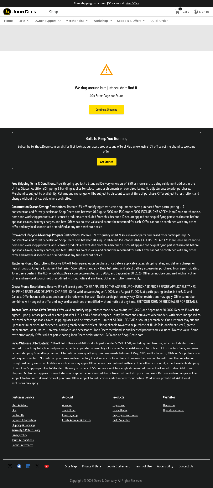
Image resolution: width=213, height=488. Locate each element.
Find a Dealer (120, 410)
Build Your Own (121, 420)
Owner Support (46, 21)
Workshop (100, 21)
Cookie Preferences (22, 445)
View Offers (132, 3)
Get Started (106, 161)
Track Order (69, 410)
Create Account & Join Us (76, 420)
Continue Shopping (106, 109)
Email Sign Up (70, 415)
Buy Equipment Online (125, 415)
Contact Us (18, 415)
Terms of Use (143, 466)
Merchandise (75, 21)
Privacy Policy (19, 435)
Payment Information (24, 420)
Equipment (119, 405)
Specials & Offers (129, 21)
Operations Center (173, 410)
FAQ (14, 410)
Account (67, 405)
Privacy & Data (91, 466)
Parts (21, 21)
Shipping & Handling (23, 425)
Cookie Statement (118, 466)
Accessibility (165, 466)
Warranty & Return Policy (26, 430)
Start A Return (20, 405)
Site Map (71, 466)
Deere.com (169, 405)
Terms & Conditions (23, 440)
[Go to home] (21, 11)
